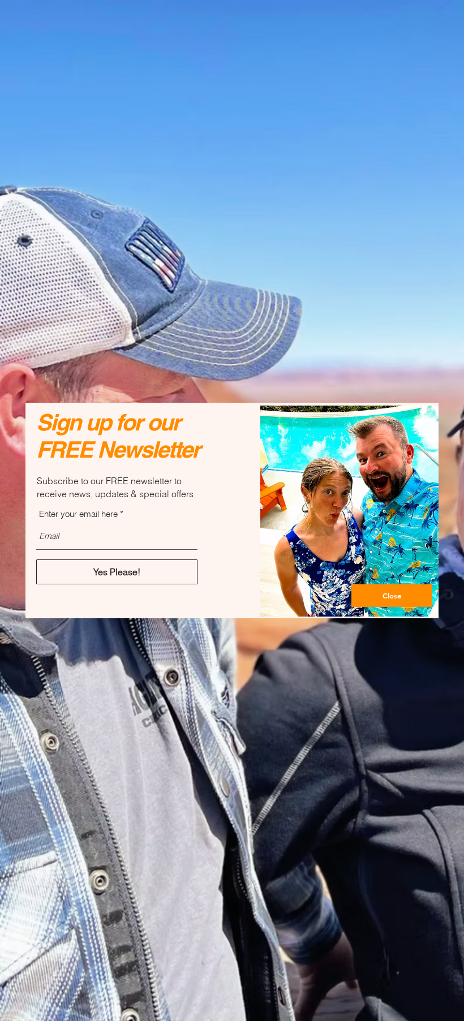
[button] (391, 595)
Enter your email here (78, 514)
